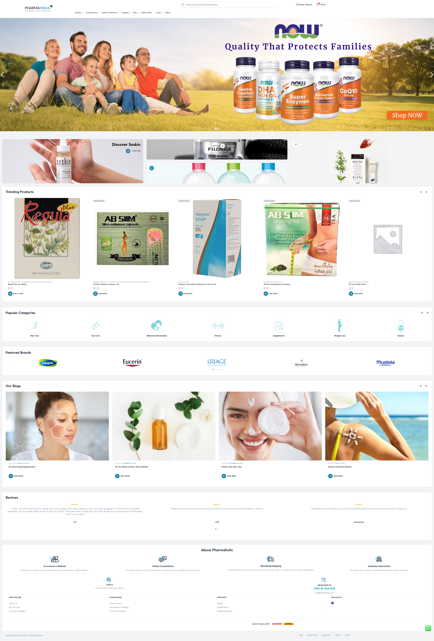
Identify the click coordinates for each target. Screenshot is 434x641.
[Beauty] (279, 332)
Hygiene (181, 282)
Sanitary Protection (191, 282)
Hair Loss (11, 282)
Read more (17, 293)
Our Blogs (13, 386)
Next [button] (431, 74)
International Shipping (119, 607)
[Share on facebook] (332, 603)
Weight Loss (107, 282)
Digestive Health (292, 282)
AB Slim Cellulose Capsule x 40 (362, 284)
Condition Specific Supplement (274, 282)
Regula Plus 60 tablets (273, 284)
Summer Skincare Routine (126, 467)
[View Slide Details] (217, 74)
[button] (8, 363)
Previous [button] (3, 74)
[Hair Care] (340, 332)
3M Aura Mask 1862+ (187, 284)
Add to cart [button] (274, 293)
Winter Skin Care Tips (19, 467)
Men (16, 282)
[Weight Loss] (218, 332)
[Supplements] (157, 332)
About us (13, 603)
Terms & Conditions (17, 611)
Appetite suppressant (356, 282)
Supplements (97, 282)
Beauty (220, 603)
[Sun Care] (401, 332)
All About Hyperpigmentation (235, 467)
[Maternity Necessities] (34, 332)
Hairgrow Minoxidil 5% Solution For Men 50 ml (27, 284)
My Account (14, 607)
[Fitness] (95, 332)
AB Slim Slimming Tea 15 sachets (106, 284)
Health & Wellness (224, 611)
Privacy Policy (116, 603)
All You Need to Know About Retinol (344, 467)
